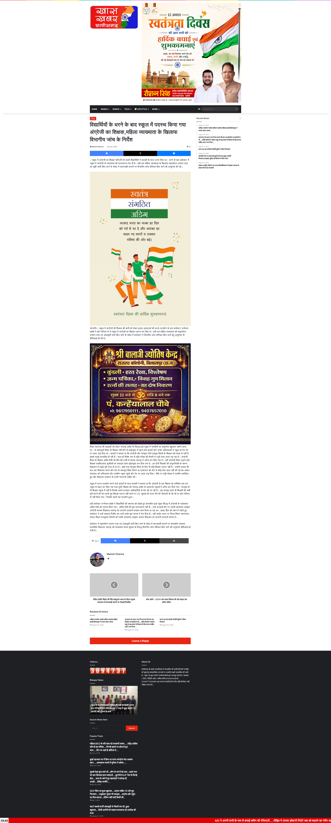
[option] (111, 700)
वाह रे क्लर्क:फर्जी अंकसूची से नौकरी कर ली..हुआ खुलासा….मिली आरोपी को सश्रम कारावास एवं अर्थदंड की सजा (113, 809)
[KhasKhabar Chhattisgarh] (114, 17)
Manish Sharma (97, 147)
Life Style (142, 109)
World (104, 109)
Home (94, 109)
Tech (126, 109)
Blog (93, 119)
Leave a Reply (140, 640)
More (155, 109)
